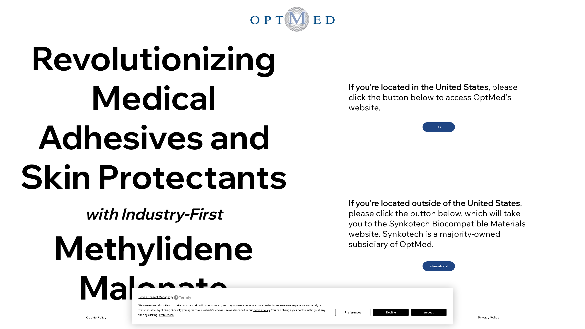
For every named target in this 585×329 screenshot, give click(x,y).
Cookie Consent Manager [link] (154, 297)
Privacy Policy (488, 317)
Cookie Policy (96, 317)
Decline (391, 312)
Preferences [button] (166, 315)
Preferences (353, 312)
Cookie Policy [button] (261, 310)
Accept (429, 312)
